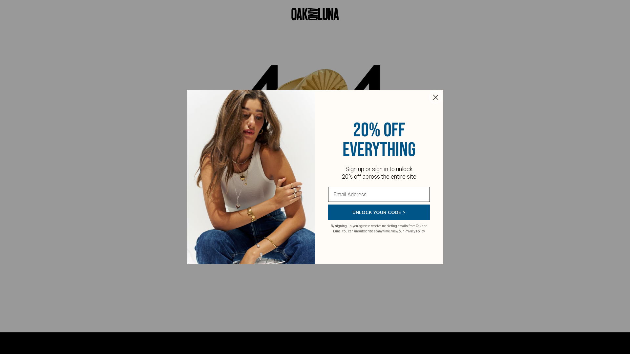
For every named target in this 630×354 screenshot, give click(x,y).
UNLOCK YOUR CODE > (379, 212)
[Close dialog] (435, 97)
